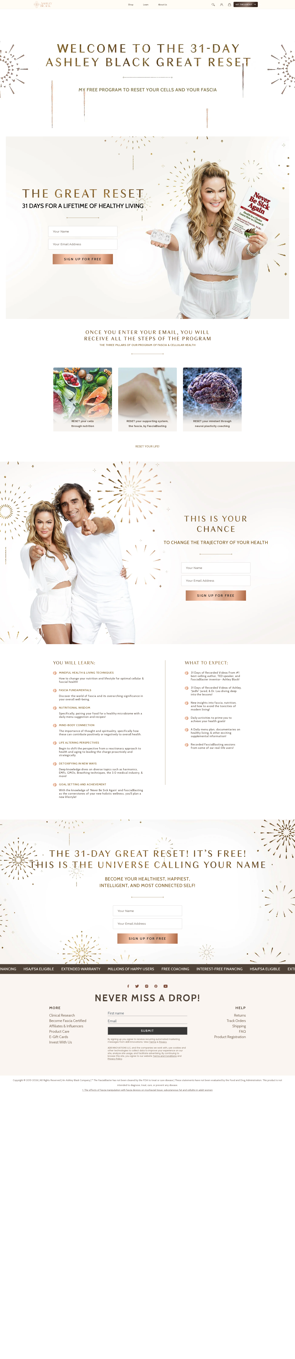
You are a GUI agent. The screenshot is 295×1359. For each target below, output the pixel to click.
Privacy (163, 1041)
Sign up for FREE (83, 259)
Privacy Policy (115, 1058)
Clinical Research (62, 1015)
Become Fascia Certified (67, 1020)
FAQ (242, 1031)
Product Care (59, 1031)
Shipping (239, 1026)
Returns (240, 1015)
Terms (152, 1041)
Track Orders (236, 1020)
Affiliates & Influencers (66, 1026)
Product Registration (230, 1037)
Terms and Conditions (165, 1056)
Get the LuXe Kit (244, 4)
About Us (162, 4)
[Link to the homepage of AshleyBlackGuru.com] (43, 4)
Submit (147, 1031)
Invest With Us (60, 1042)
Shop (130, 4)
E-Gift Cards (58, 1037)
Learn (145, 4)
